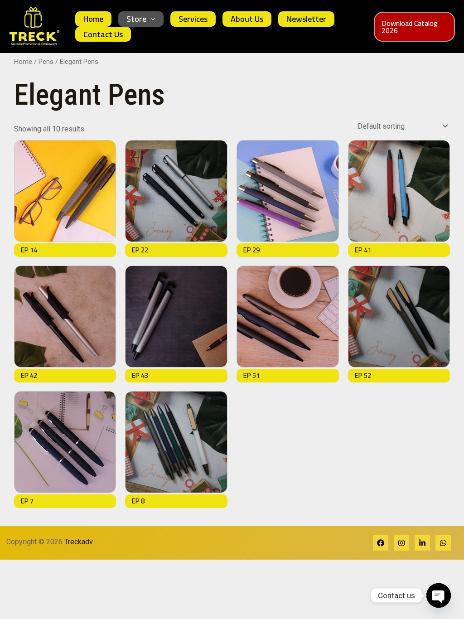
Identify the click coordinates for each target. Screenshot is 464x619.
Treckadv (81, 541)
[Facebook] (380, 543)
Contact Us (103, 34)
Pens (46, 62)
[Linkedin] (422, 543)
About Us (247, 18)
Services (193, 18)
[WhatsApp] (443, 543)
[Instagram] (401, 543)
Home (93, 18)
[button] (414, 27)
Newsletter (306, 18)
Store (136, 18)
